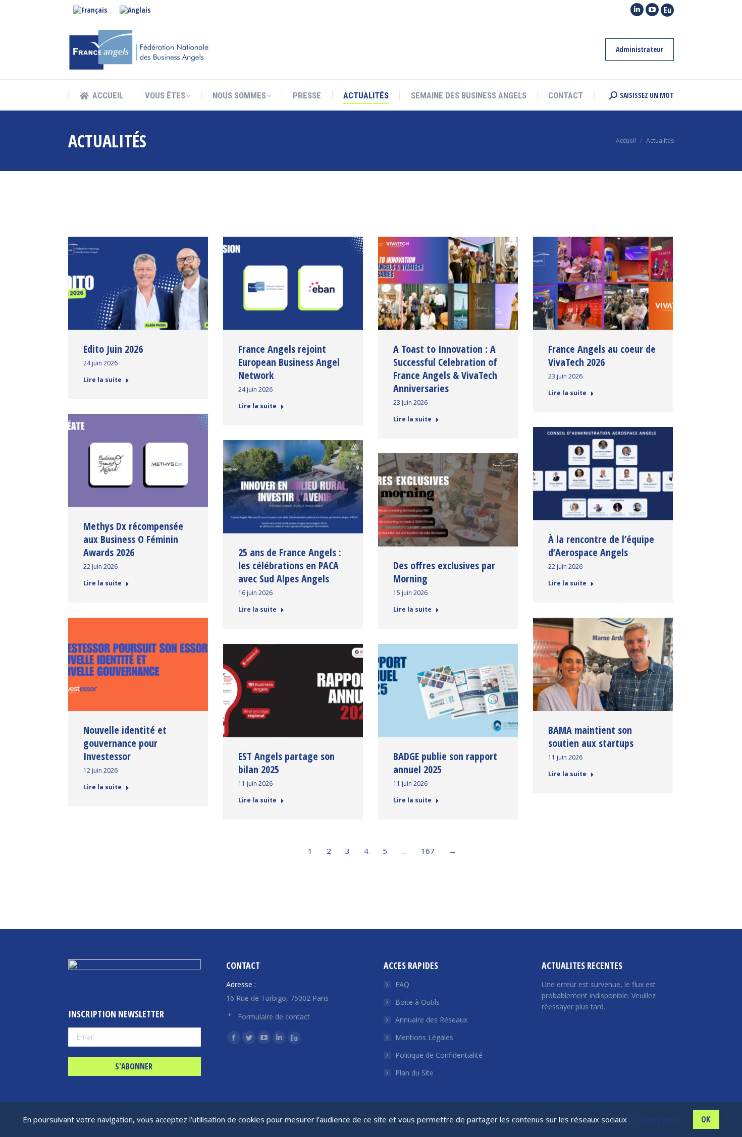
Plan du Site (414, 1072)
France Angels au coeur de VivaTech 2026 (602, 355)
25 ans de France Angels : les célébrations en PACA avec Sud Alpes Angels (289, 565)
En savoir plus (653, 1119)
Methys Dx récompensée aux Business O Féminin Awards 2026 (133, 539)
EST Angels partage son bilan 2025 (286, 762)
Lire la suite (102, 380)
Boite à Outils (417, 1002)
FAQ (402, 984)
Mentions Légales (424, 1037)
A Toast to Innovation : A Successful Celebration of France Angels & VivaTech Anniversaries (445, 368)
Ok (705, 1119)
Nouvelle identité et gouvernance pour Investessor (125, 743)
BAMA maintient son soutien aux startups (590, 736)
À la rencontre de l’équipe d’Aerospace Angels (601, 545)
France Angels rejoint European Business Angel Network (289, 362)
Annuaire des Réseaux (431, 1019)
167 (428, 851)
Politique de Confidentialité (439, 1055)
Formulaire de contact (274, 1016)
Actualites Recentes (582, 965)
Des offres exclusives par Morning (444, 572)
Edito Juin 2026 (113, 349)
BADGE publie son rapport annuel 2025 (445, 762)
